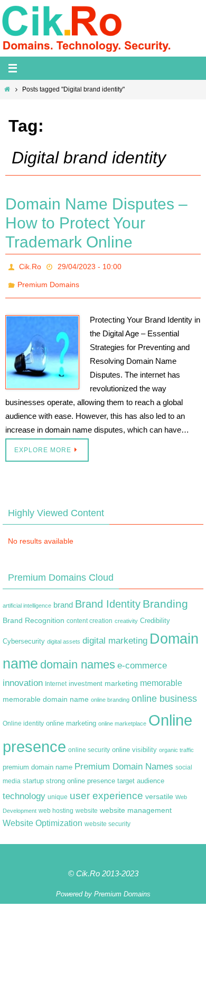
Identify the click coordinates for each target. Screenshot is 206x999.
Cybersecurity (24, 635)
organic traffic (176, 743)
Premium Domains (48, 280)
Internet (56, 678)
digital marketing (114, 634)
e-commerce (142, 659)
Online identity (23, 717)
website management (136, 804)
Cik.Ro (30, 265)
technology (24, 790)
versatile (159, 790)
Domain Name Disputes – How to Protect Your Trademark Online (96, 223)
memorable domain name (46, 693)
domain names (77, 658)
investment (85, 678)
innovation (23, 677)
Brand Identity (108, 598)
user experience (106, 789)
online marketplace (122, 717)
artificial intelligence (27, 600)
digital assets (63, 636)
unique (58, 791)
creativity (126, 614)
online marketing (71, 717)
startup (33, 775)
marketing (121, 677)
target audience (140, 775)
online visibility (134, 743)
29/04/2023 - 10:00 (89, 265)
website (87, 804)
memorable (161, 677)
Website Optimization (42, 817)
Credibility (155, 614)
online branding (110, 694)
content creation (90, 614)
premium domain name (37, 761)
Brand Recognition (33, 614)
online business (164, 693)
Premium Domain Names (123, 761)
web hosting (56, 804)
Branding (165, 598)
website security (107, 818)
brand (63, 599)
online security (89, 743)
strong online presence (80, 775)
